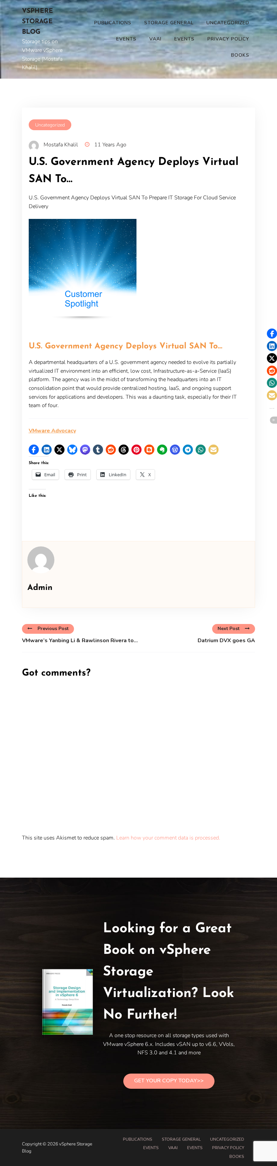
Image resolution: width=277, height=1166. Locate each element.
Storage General (169, 23)
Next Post (229, 628)
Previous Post (53, 628)
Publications (112, 23)
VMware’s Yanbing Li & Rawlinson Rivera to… (80, 640)
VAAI (155, 39)
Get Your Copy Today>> (169, 1080)
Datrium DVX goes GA (226, 640)
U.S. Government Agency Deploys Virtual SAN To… (125, 346)
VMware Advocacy (52, 430)
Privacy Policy (228, 39)
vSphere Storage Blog (37, 21)
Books (240, 55)
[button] (34, 450)
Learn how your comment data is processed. (168, 838)
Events (126, 39)
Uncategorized (227, 23)
